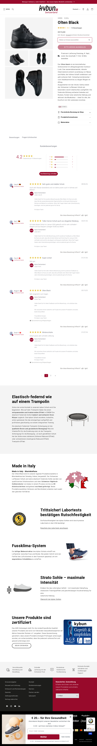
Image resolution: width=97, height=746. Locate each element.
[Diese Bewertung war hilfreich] (82, 215)
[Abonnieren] (77, 695)
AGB (76, 739)
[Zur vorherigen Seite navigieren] (41, 375)
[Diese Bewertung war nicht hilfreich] (85, 215)
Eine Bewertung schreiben (48, 173)
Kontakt (31, 682)
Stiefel (66, 18)
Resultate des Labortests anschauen (54, 528)
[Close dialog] (70, 717)
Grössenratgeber (10, 682)
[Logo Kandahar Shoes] (85, 715)
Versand (68, 35)
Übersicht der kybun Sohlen (50, 599)
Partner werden (34, 692)
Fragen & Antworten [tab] (29, 137)
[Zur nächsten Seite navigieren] (55, 375)
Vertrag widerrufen (11, 699)
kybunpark (32, 696)
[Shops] (83, 9)
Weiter (43, 737)
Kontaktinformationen (85, 741)
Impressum (89, 739)
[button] (4, 9)
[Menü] (94, 719)
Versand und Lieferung (12, 685)
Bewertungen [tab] (14, 137)
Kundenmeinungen (35, 685)
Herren (60, 18)
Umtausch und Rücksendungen (15, 689)
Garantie (8, 692)
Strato (64, 106)
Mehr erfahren (21, 645)
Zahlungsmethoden (11, 696)
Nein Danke (65, 737)
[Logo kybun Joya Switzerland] (82, 721)
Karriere (31, 689)
